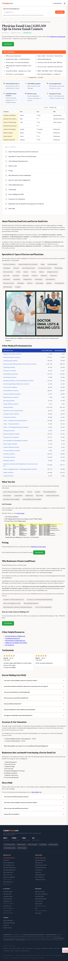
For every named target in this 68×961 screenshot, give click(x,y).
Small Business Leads (40, 867)
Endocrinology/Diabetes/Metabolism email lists (16, 384)
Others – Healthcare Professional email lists (15, 420)
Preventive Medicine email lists (11, 450)
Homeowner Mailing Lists (9, 867)
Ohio (34, 948)
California (5, 948)
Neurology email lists (9, 400)
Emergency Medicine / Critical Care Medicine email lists (18, 380)
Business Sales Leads (40, 857)
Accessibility (41, 958)
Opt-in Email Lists (39, 877)
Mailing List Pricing (40, 891)
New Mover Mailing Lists (9, 870)
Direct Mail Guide (39, 896)
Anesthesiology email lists (10, 360)
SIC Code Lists (38, 870)
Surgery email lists (8, 472)
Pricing (34, 171)
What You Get (34, 166)
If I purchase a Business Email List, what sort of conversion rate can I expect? (34, 686)
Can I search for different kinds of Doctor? (34, 797)
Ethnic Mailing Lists (8, 882)
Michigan (51, 948)
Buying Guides (38, 903)
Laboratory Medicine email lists (11, 394)
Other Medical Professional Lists (34, 161)
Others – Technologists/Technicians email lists (16, 427)
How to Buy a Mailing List (41, 894)
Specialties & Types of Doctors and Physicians (34, 156)
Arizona (12, 950)
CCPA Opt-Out (34, 958)
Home (3, 22)
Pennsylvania (29, 948)
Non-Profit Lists (7, 906)
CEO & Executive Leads (41, 865)
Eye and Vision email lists (10, 387)
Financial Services (7, 898)
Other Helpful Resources (34, 185)
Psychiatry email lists (9, 454)
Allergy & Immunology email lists (12, 354)
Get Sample (59, 12)
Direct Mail (34, 208)
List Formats (20, 513)
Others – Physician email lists (11, 424)
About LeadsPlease (8, 920)
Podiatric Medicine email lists (11, 447)
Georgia (38, 948)
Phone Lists (38, 872)
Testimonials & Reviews (9, 923)
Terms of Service (14, 958)
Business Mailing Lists (8, 862)
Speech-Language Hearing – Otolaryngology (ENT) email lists (20, 469)
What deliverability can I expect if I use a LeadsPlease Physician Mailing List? (34, 746)
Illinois (23, 948)
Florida (14, 948)
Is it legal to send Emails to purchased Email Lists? (34, 715)
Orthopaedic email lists (9, 417)
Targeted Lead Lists (40, 879)
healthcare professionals (57, 36)
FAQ (36, 908)
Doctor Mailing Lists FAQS (34, 194)
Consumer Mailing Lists (9, 857)
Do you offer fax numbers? (34, 814)
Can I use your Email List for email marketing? (34, 692)
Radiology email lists (9, 460)
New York (19, 948)
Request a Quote (7, 927)
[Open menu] (64, 3)
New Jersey (57, 948)
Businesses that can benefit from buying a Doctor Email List (34, 204)
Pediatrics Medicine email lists (11, 434)
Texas (10, 948)
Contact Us (6, 925)
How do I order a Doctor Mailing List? (34, 180)
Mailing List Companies (9, 877)
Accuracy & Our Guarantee (34, 199)
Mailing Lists (9, 22)
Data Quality (38, 913)
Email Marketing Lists (40, 860)
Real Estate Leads (7, 891)
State (46, 107)
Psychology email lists (9, 457)
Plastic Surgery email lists (10, 444)
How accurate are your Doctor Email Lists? (34, 698)
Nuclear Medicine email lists (10, 404)
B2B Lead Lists (39, 862)
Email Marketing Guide (40, 898)
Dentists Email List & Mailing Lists (15, 636)
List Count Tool (39, 901)
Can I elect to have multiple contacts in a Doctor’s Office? (34, 680)
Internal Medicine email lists (10, 390)
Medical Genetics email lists (11, 397)
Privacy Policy (6, 958)
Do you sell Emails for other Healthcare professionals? (34, 709)
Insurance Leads (7, 894)
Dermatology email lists (9, 377)
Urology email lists (8, 476)
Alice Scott (6, 32)
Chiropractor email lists (9, 370)
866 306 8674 (58, 3)
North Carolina (44, 948)
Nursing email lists (8, 407)
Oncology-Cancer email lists (11, 414)
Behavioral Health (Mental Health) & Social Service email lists (19, 364)
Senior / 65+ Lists (7, 874)
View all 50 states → (25, 950)
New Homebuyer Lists (8, 865)
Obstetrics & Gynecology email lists (13, 410)
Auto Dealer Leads (7, 896)
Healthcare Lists (7, 901)
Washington (6, 950)
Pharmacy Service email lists (11, 437)
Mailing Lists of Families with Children (16, 643)
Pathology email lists (9, 430)
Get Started (8, 44)
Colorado (17, 950)
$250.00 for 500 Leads (38, 547)
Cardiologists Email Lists (12, 638)
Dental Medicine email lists (10, 374)
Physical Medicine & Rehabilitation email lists (15, 440)
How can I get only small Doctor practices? (34, 808)
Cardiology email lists (9, 367)
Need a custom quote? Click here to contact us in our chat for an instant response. (23, 15)
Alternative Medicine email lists (11, 357)
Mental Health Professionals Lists (15, 640)
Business (16, 22)
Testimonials (34, 189)
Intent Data (6, 860)
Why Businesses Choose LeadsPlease (34, 175)
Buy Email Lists (9, 645)
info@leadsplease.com (59, 955)
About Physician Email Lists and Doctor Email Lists (34, 152)
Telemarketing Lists (40, 874)
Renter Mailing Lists (8, 872)
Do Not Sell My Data (24, 958)
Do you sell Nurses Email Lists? (34, 704)
